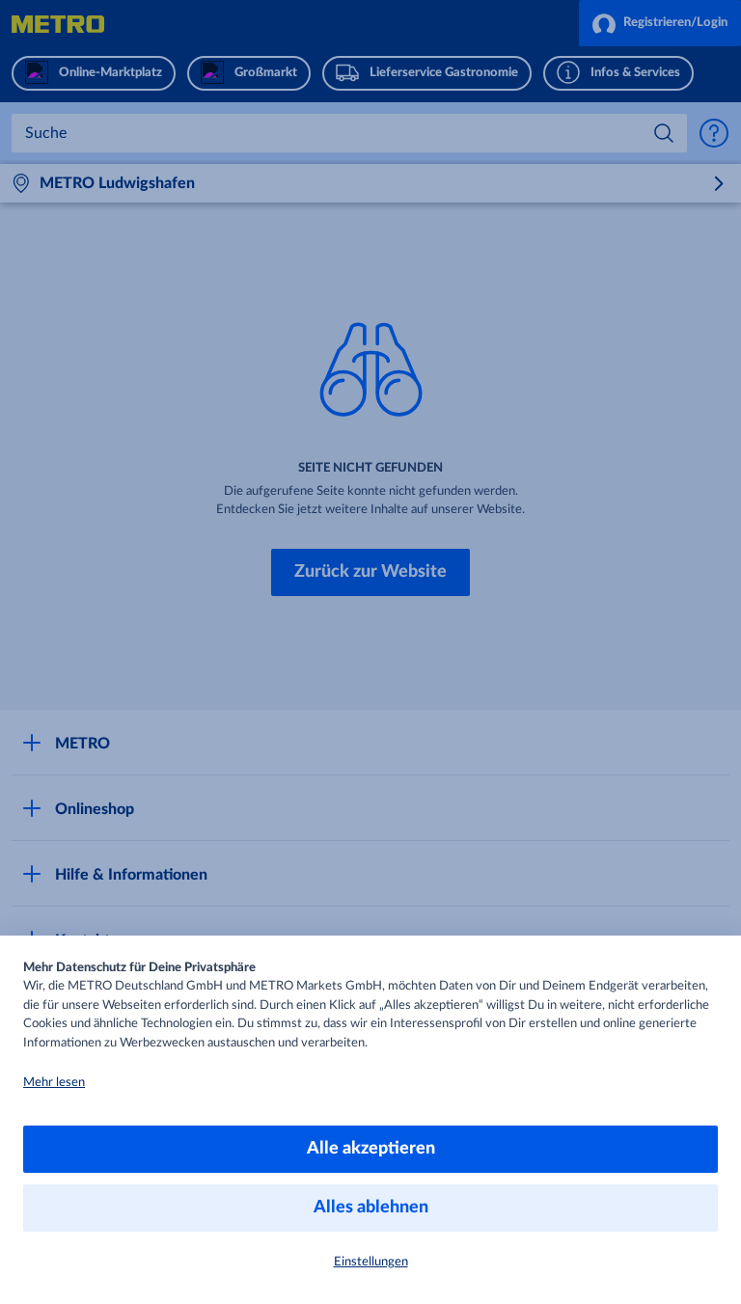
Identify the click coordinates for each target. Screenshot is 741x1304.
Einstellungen (371, 1262)
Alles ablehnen (371, 1207)
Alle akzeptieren (371, 1148)
